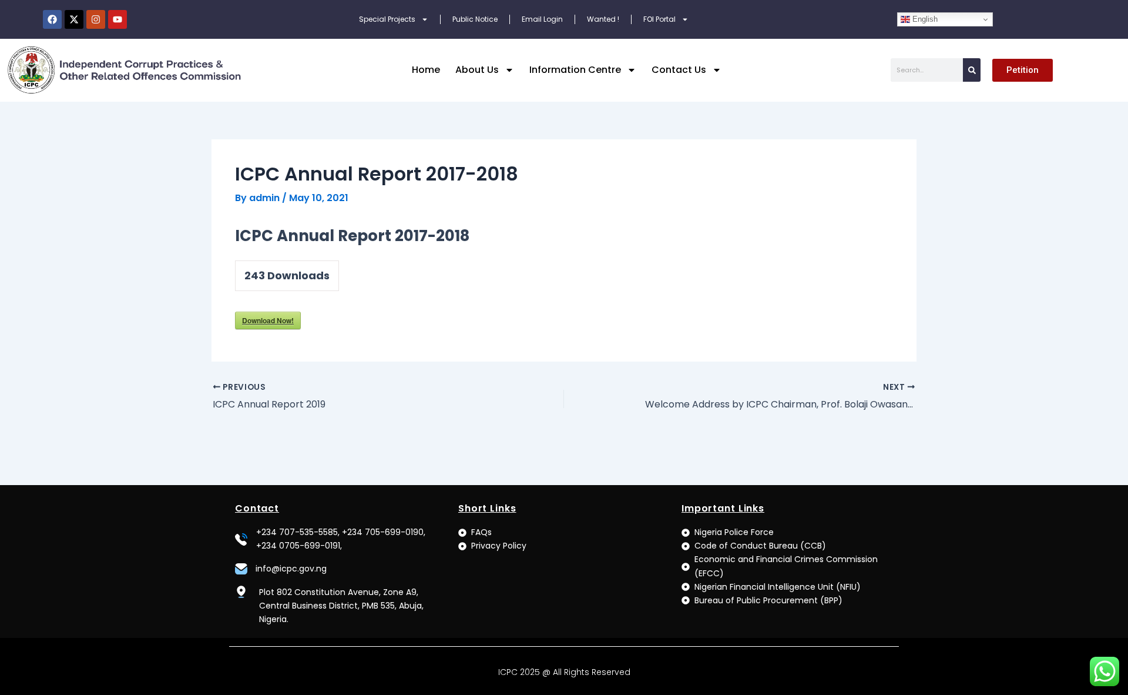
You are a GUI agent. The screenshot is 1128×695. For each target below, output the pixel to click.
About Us (477, 69)
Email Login (542, 19)
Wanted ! (603, 19)
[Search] (972, 70)
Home (426, 69)
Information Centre (575, 69)
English (924, 19)
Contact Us (679, 69)
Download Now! (268, 320)
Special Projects (387, 19)
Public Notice (475, 19)
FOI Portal (659, 19)
